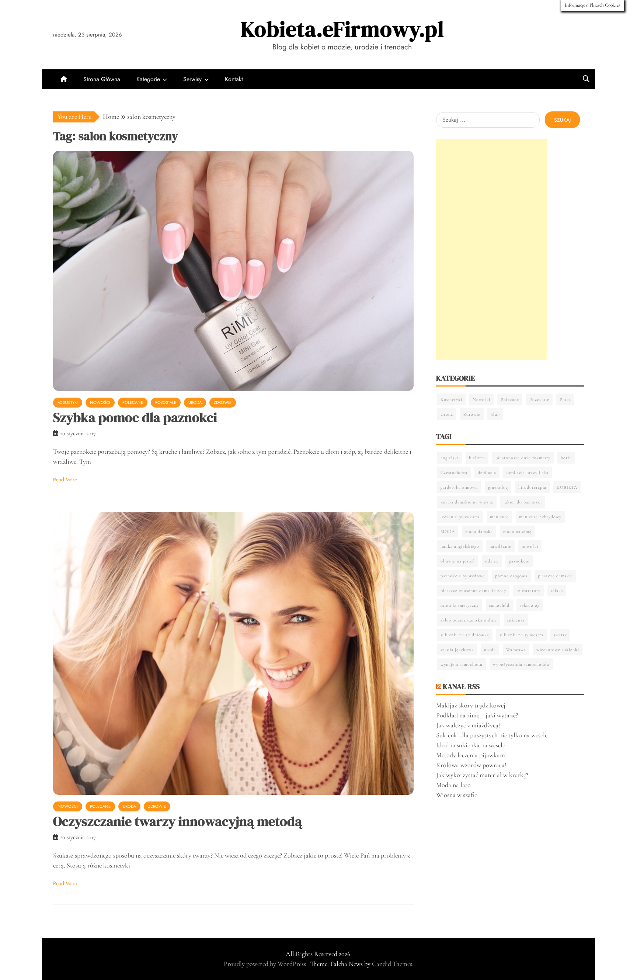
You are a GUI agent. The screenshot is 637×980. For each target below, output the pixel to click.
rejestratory (528, 590)
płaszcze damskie (555, 575)
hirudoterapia (532, 487)
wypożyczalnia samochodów (521, 664)
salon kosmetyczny (460, 605)
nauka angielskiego (460, 546)
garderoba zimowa (459, 487)
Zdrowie (223, 402)
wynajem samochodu (462, 664)
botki (566, 457)
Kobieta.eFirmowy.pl (342, 29)
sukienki (516, 620)
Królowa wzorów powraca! (471, 765)
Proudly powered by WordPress (265, 964)
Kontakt (234, 79)
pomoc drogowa (511, 575)
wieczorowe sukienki (557, 649)
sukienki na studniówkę (465, 634)
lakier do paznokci (523, 502)
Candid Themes (392, 964)
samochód (499, 605)
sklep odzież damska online (469, 620)
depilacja (487, 472)
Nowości (100, 402)
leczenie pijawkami (460, 516)
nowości (530, 546)
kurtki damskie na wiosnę (467, 502)
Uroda (195, 402)
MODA (448, 531)
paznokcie (519, 561)
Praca (565, 399)
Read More (65, 479)
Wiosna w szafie (456, 795)
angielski (450, 457)
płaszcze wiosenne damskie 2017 (473, 590)
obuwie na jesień (458, 561)
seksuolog (530, 605)
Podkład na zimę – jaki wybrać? (477, 715)
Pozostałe (165, 402)
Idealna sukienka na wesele (470, 745)
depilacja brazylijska (528, 472)
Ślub (495, 414)
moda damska (479, 531)
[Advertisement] (491, 249)
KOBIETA (567, 487)
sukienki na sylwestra (521, 634)
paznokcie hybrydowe (463, 575)
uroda (490, 649)
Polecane (132, 402)
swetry (560, 634)
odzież (491, 561)
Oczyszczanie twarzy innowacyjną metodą (177, 821)
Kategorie (148, 79)
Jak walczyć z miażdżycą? (468, 725)
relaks (557, 590)
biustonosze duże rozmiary (522, 457)
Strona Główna (101, 79)
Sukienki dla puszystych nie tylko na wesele (491, 735)
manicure (499, 516)
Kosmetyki (68, 402)
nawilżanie (500, 546)
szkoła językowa (457, 649)
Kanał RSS (461, 686)
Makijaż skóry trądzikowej (470, 705)
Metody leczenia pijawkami (471, 755)
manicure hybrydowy (540, 516)
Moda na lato (453, 785)
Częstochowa (454, 472)
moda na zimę (517, 531)
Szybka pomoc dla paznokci (135, 417)
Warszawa (516, 649)
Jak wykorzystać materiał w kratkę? (482, 775)
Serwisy (192, 79)
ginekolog (498, 487)
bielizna (477, 457)
